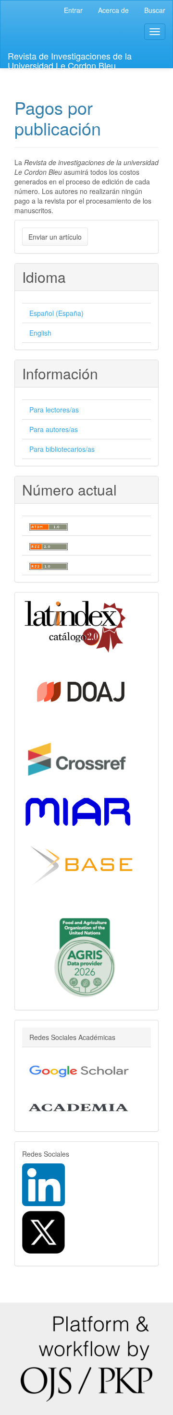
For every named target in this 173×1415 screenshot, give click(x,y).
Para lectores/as (54, 409)
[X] (43, 1231)
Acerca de (113, 10)
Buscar (154, 10)
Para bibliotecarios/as (62, 449)
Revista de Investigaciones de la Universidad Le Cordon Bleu (70, 58)
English (40, 333)
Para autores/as (53, 429)
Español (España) (56, 313)
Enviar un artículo (55, 237)
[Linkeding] (43, 1184)
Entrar (73, 10)
